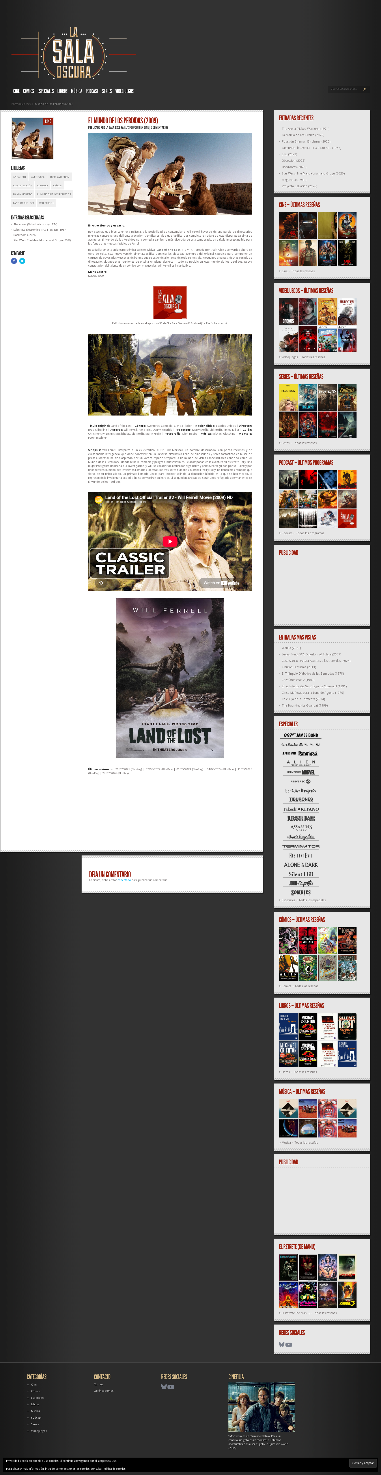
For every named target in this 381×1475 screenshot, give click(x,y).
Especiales (45, 91)
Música (76, 91)
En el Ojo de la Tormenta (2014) (303, 699)
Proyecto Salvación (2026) (299, 186)
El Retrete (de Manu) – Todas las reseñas (309, 1313)
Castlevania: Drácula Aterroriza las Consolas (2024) (316, 660)
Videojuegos (124, 91)
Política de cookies (114, 1468)
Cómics (28, 91)
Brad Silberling (59, 176)
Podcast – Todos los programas (303, 533)
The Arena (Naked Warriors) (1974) (35, 224)
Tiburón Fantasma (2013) (299, 667)
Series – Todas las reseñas (299, 443)
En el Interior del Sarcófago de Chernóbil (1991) (314, 686)
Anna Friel (19, 176)
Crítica (57, 185)
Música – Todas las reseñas (300, 1142)
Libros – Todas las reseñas (299, 1072)
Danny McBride (22, 194)
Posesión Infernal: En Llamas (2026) (306, 141)
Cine (16, 91)
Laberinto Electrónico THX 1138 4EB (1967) (40, 229)
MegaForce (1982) (294, 180)
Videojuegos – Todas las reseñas (303, 357)
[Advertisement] (170, 814)
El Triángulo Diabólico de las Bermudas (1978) (313, 673)
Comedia (42, 185)
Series (107, 91)
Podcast (92, 91)
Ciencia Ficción (22, 185)
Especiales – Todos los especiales (304, 900)
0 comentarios (159, 127)
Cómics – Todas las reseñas (300, 986)
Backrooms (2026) (24, 235)
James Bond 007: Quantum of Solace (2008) (311, 654)
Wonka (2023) (291, 648)
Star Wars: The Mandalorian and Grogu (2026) (42, 240)
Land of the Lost (23, 203)
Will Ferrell (46, 203)
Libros (62, 91)
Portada (16, 104)
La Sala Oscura (115, 127)
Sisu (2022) (289, 154)
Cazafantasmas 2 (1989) (298, 680)
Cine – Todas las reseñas (298, 271)
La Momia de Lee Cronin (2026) (303, 135)
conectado (124, 880)
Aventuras (38, 176)
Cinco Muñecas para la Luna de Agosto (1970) (313, 692)
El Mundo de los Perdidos (54, 194)
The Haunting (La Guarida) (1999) (305, 705)
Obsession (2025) (293, 160)
